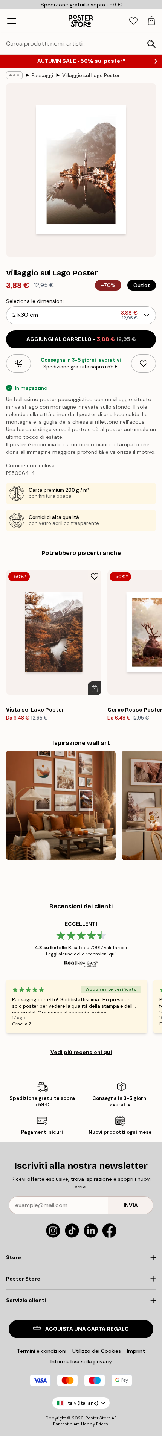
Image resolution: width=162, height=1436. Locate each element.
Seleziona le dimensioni (35, 301)
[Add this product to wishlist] (143, 363)
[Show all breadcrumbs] (14, 75)
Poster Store (98, 1418)
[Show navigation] (11, 21)
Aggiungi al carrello (81, 339)
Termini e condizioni (41, 1351)
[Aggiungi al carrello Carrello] (94, 688)
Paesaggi (42, 75)
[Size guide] (18, 363)
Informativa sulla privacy (81, 1361)
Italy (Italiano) (82, 1403)
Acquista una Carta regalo (87, 1329)
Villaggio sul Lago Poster (91, 75)
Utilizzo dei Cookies (96, 1351)
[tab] (133, 21)
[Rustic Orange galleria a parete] (61, 805)
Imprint (136, 1351)
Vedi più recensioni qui (81, 1052)
